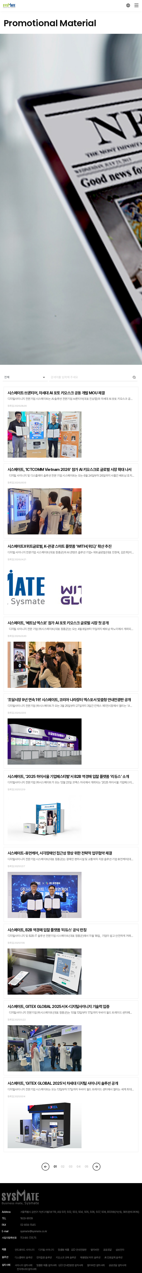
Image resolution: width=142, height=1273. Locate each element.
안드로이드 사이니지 (24, 1249)
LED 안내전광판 (79, 1249)
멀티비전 (95, 1249)
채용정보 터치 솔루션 (90, 1257)
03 (70, 1166)
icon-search (134, 377)
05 (86, 1166)
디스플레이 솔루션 (23, 1257)
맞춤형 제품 (63, 1249)
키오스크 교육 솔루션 (66, 1257)
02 (63, 1166)
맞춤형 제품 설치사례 (46, 1265)
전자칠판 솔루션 (44, 1257)
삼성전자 (120, 1249)
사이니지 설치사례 (23, 1265)
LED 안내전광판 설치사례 (71, 1265)
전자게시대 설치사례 (26, 1269)
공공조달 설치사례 (117, 1265)
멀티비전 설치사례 (95, 1265)
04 (78, 1166)
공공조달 (107, 1249)
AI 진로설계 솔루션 (113, 1257)
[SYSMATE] (9, 5)
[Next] (96, 1166)
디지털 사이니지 (46, 1249)
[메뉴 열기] (136, 5)
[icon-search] (93, 377)
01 (55, 1166)
